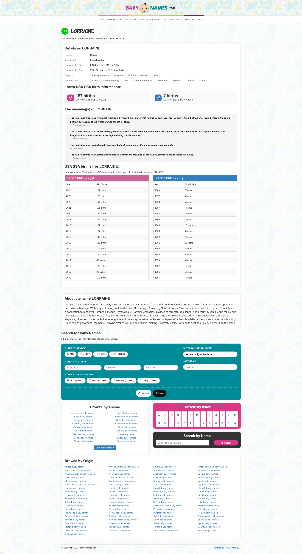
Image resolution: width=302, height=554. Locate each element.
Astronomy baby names (83, 413)
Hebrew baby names (163, 495)
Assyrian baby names (119, 474)
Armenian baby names (209, 470)
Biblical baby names (127, 413)
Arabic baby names (118, 470)
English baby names (75, 488)
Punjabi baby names (163, 512)
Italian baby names (74, 502)
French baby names (75, 491)
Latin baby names (206, 502)
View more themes (104, 448)
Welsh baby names (207, 530)
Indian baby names (118, 498)
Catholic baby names (126, 420)
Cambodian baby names (121, 477)
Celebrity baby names (83, 423)
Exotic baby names (126, 437)
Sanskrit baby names (163, 516)
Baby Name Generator (113, 19)
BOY (87, 354)
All (71, 381)
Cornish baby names (163, 481)
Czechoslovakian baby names (79, 484)
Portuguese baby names (121, 512)
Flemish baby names (208, 488)
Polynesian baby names (76, 512)
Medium (120, 381)
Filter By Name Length (78, 374)
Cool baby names (83, 430)
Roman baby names (208, 512)
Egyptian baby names (208, 484)
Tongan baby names (119, 526)
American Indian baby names (212, 466)
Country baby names (126, 430)
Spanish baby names (208, 519)
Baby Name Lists (172, 19)
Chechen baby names (209, 477)
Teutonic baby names (75, 526)
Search (144, 393)
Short (94, 381)
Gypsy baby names (74, 495)
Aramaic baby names (163, 470)
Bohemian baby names (126, 416)
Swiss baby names (162, 523)
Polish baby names (207, 509)
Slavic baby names (162, 519)
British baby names (83, 420)
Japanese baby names (120, 502)
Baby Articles (193, 19)
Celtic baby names (162, 477)
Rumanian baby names (76, 516)
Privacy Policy (232, 547)
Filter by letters (75, 361)
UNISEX (121, 354)
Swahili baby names (74, 523)
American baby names (164, 466)
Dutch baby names (162, 484)
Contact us (218, 547)
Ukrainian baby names (76, 530)
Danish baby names (119, 484)
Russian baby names (119, 516)
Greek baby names (207, 491)
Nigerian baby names (208, 505)
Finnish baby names (163, 488)
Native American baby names (167, 505)
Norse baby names (74, 509)
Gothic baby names (126, 441)
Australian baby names (164, 474)
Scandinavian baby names (211, 516)
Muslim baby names (119, 505)
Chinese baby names (75, 481)
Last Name (189, 361)
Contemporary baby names (122, 481)
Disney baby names (83, 437)
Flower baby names (83, 441)
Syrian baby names (207, 523)
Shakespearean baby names (123, 519)
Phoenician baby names (165, 509)
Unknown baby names (120, 530)
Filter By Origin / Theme (197, 348)
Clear (160, 393)
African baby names (74, 466)
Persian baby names (119, 509)
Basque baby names (208, 474)
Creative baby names (83, 434)
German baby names (163, 491)
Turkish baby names (163, 526)
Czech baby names (207, 481)
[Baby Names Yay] (151, 7)
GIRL (103, 354)
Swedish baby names (119, 523)
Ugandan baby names (209, 526)
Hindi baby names (207, 495)
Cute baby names (127, 434)
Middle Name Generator (145, 19)
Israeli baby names (207, 498)
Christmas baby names (126, 423)
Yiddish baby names (75, 534)
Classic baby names (83, 427)
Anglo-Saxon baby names (77, 470)
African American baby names (124, 466)
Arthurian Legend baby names (80, 474)
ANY (72, 354)
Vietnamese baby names (165, 530)
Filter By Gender (75, 348)
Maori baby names (74, 505)
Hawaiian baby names (120, 495)
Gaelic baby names (118, 491)
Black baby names (83, 416)
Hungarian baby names (76, 498)
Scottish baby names (75, 519)
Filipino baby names (119, 488)
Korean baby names (163, 502)
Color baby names (127, 427)
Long (145, 381)
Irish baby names (162, 498)
